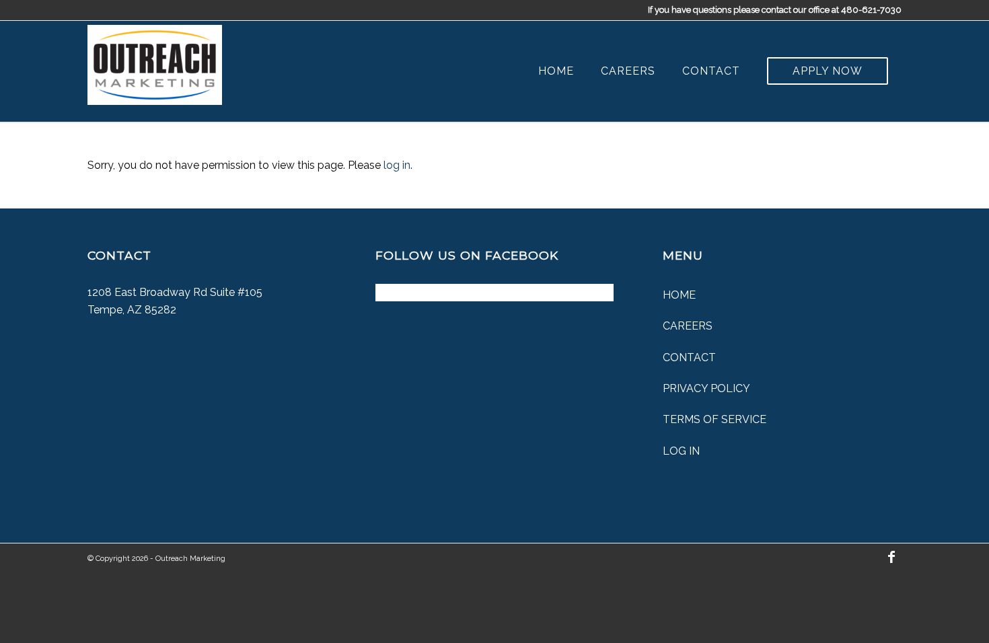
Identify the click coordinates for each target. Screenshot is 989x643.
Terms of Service (714, 419)
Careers (687, 325)
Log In (681, 451)
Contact (689, 357)
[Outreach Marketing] (154, 62)
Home (679, 295)
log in (396, 165)
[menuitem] (556, 71)
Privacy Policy (706, 388)
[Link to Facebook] (891, 557)
